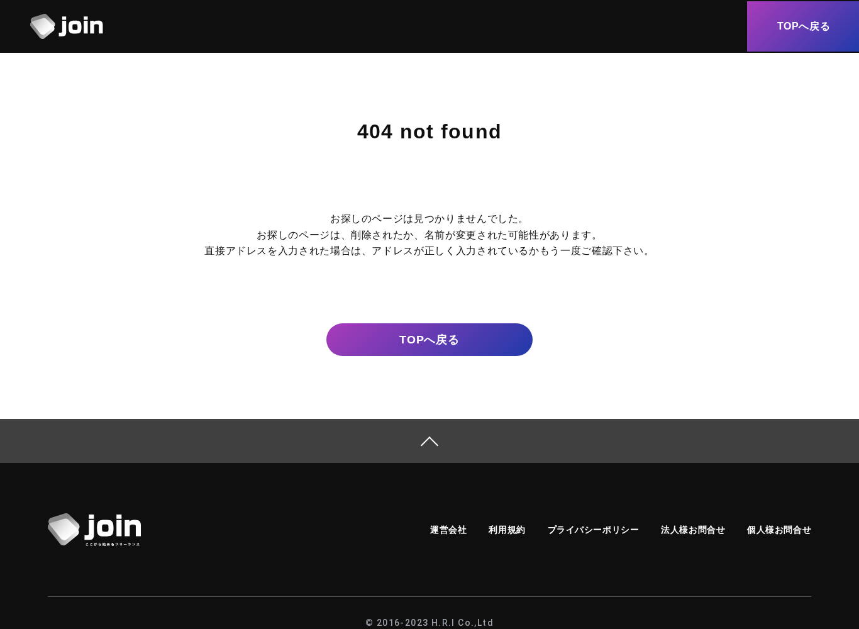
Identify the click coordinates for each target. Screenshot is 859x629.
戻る (429, 339)
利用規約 (507, 530)
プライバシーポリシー (594, 530)
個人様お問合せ (779, 530)
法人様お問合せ (693, 530)
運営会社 (448, 530)
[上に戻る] (429, 441)
